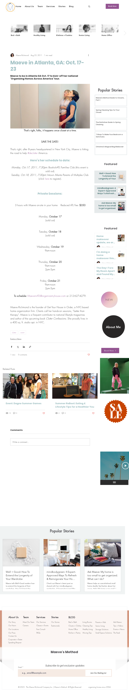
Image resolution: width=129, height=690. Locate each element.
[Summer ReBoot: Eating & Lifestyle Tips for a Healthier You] (75, 386)
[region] (113, 327)
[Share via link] (30, 347)
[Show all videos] (114, 482)
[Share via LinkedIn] (24, 347)
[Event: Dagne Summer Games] (25, 386)
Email (20, 667)
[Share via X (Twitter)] (18, 347)
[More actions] (88, 55)
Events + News (15, 339)
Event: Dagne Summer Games (23, 403)
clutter (14, 332)
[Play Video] (125, 465)
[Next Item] (125, 33)
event (22, 332)
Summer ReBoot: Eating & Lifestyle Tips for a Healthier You (74, 405)
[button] (29, 6)
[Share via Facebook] (11, 347)
